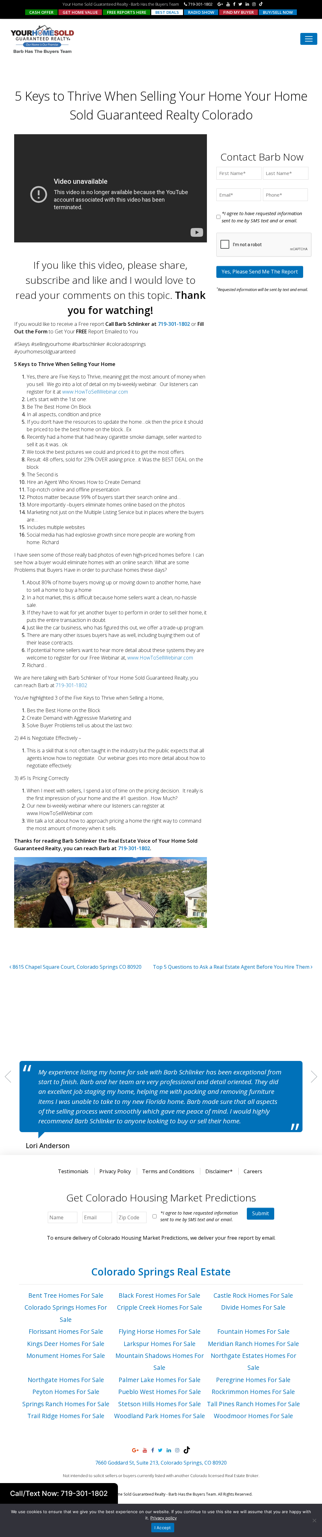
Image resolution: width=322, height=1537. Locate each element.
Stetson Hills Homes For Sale (159, 1404)
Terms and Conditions (168, 1171)
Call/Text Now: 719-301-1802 (59, 1493)
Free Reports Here (126, 12)
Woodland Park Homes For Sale (159, 1416)
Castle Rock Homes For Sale (253, 1295)
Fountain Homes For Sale (253, 1331)
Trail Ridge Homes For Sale (65, 1416)
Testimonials (73, 1171)
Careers (253, 1171)
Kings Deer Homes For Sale (65, 1343)
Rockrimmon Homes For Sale (253, 1391)
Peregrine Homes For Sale (253, 1379)
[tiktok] (261, 4)
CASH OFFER (41, 12)
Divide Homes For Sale (253, 1307)
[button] (8, 1076)
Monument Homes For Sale (65, 1355)
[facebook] (234, 4)
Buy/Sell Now (278, 12)
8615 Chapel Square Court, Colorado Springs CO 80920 (76, 966)
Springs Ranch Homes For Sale (65, 1404)
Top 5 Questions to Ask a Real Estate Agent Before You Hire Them (232, 966)
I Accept (162, 1527)
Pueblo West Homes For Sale (159, 1391)
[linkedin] (247, 4)
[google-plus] (220, 4)
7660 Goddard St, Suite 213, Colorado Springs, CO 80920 (161, 1462)
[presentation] (264, 245)
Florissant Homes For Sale (66, 1331)
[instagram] (254, 4)
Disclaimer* (219, 1171)
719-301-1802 (200, 4)
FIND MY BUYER (238, 12)
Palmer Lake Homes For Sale (160, 1379)
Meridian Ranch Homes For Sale (253, 1343)
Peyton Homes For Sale (65, 1391)
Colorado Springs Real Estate (161, 1271)
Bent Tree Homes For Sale (65, 1295)
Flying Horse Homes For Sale (160, 1331)
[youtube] (228, 4)
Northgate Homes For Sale (66, 1379)
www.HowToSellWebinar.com (95, 391)
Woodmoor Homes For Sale (253, 1416)
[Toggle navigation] (308, 39)
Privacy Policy (115, 1171)
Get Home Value (80, 12)
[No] (314, 1520)
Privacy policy (163, 1517)
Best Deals (167, 12)
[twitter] (240, 4)
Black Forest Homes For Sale (159, 1295)
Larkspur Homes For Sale (160, 1343)
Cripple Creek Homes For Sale (159, 1307)
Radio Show (201, 12)
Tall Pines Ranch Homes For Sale (253, 1404)
